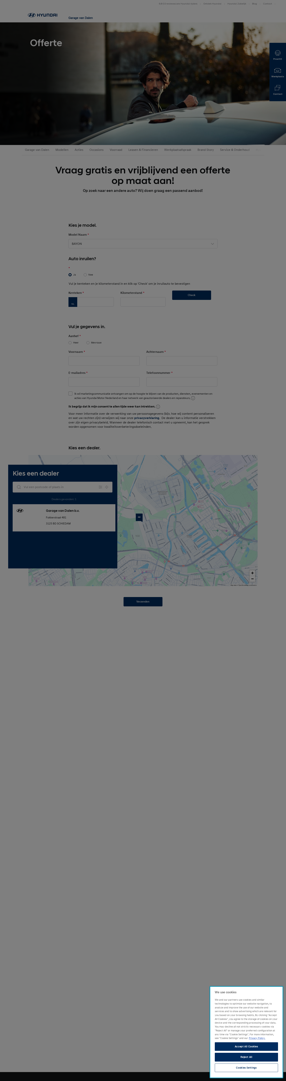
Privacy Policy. (257, 1038)
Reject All (246, 1057)
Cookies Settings (246, 1067)
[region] (246, 1032)
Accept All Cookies (246, 1046)
